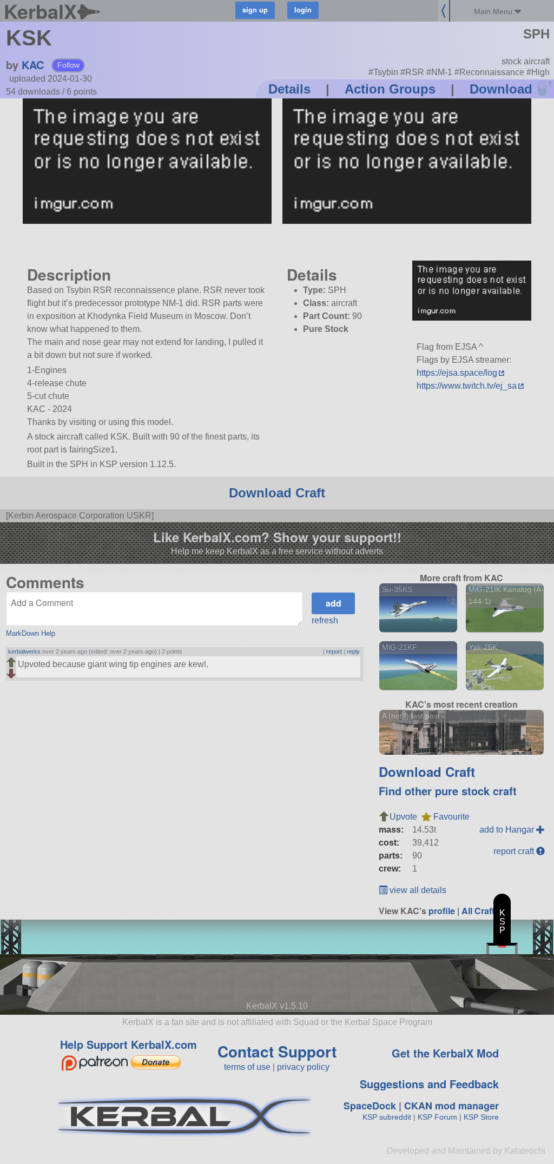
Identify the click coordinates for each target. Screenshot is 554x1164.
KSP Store (481, 1117)
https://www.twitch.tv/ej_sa (467, 385)
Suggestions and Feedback (429, 1084)
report (334, 651)
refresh (325, 620)
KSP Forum (437, 1117)
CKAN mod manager (451, 1106)
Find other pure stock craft (448, 791)
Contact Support (277, 1051)
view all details (416, 890)
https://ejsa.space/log (457, 372)
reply (353, 651)
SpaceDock (370, 1106)
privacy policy (303, 1067)
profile (441, 910)
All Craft (477, 910)
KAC (33, 64)
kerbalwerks (24, 651)
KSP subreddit (386, 1117)
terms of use (247, 1067)
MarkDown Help (30, 633)
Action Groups (390, 89)
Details (289, 89)
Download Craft (277, 492)
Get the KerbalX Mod (445, 1053)
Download (501, 89)
